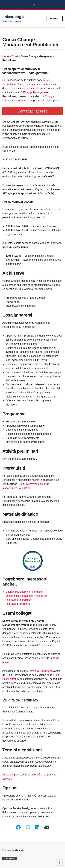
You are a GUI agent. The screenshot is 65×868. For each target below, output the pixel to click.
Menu (55, 18)
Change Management (36, 92)
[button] (18, 827)
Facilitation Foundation (18, 600)
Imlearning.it (13, 16)
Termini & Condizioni (40, 671)
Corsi (15, 56)
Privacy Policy (9, 858)
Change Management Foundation (24, 591)
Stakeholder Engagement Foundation (26, 595)
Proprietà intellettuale (13, 850)
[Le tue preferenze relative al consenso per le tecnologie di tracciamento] (59, 862)
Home (5, 56)
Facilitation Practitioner (18, 603)
